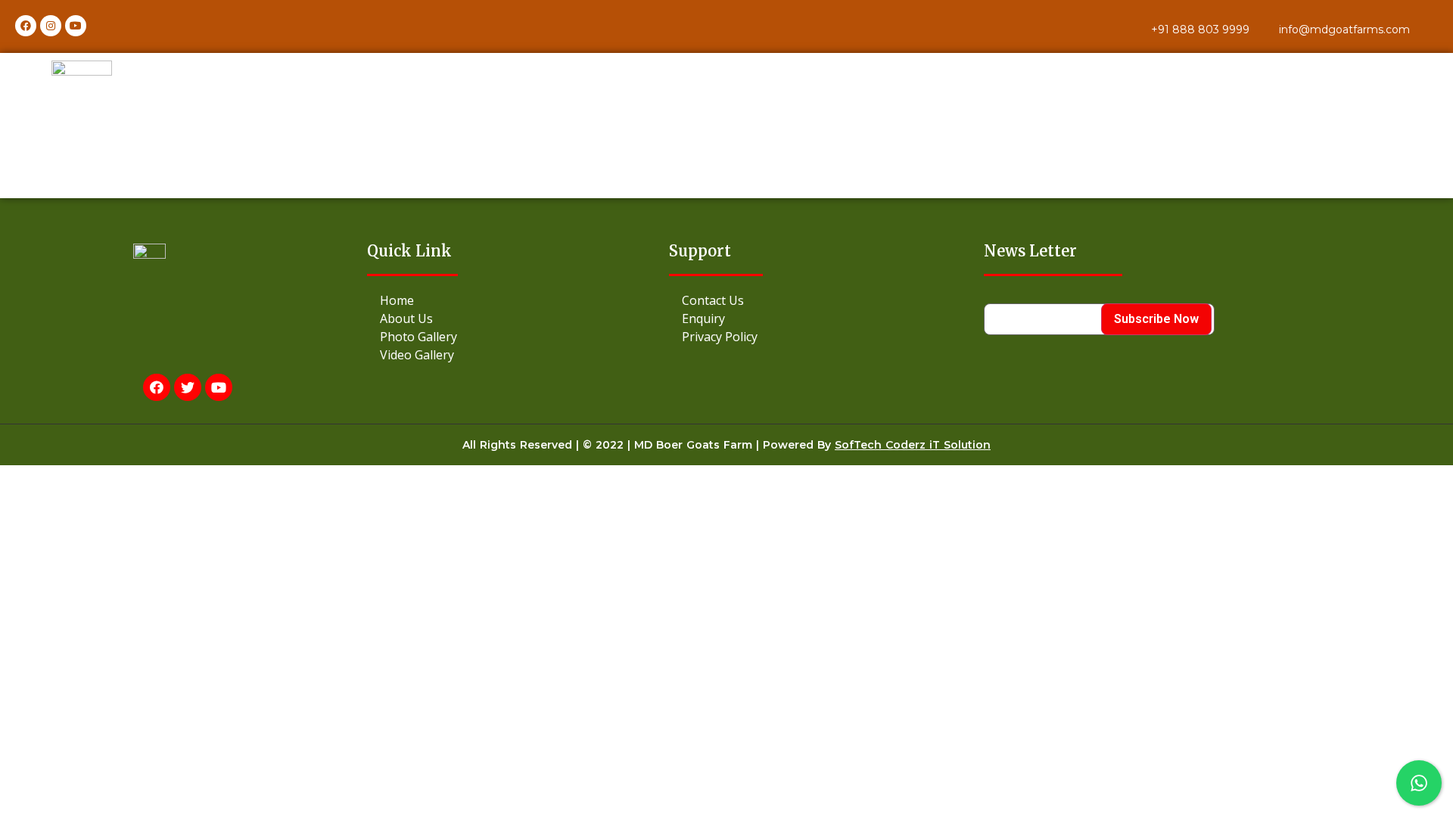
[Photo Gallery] (518, 337)
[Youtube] (75, 25)
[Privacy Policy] (826, 337)
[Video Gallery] (518, 355)
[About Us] (518, 318)
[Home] (518, 300)
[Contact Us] (826, 300)
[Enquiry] (826, 318)
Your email (1014, 297)
